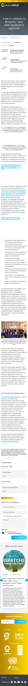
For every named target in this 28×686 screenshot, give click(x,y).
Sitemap (9, 1)
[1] (21, 98)
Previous (1, 580)
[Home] (10, 5)
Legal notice (4, 677)
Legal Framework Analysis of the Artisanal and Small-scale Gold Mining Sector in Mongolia (14, 191)
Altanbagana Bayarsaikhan (17, 50)
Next (26, 580)
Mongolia (11, 45)
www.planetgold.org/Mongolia (10, 441)
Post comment (19, 537)
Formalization (17, 42)
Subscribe (21, 621)
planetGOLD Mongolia (10, 397)
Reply (4, 476)
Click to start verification (15, 533)
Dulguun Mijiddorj (14, 59)
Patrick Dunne (14, 69)
